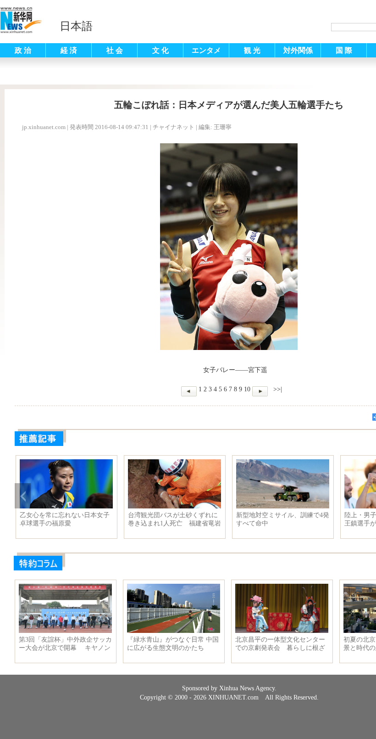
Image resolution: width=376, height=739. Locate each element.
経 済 (69, 50)
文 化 (160, 50)
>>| (276, 389)
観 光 (252, 50)
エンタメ (206, 50)
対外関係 (298, 50)
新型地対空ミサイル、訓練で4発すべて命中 (282, 519)
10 (247, 389)
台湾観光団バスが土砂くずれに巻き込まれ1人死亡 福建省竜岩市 (174, 519)
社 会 (114, 50)
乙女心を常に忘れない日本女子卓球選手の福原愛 (65, 519)
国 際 (344, 50)
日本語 (76, 26)
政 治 (23, 50)
